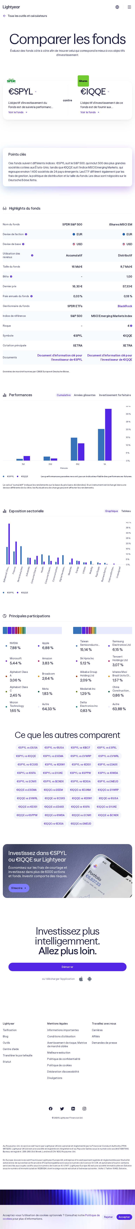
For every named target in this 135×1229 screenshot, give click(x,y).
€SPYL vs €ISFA (26, 773)
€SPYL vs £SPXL (107, 747)
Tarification (10, 1030)
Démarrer (67, 967)
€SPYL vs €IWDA (108, 773)
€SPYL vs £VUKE (53, 773)
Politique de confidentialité (63, 1059)
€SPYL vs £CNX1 (26, 781)
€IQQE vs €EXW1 (82, 798)
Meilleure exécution (58, 1052)
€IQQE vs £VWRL (27, 798)
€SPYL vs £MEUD (108, 781)
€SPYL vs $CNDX (53, 781)
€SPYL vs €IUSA (54, 747)
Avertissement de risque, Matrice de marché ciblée (67, 1044)
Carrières (97, 1030)
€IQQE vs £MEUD (81, 823)
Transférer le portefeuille (17, 1055)
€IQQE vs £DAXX (54, 806)
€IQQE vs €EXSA (54, 823)
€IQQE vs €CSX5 (55, 798)
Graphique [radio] (111, 511)
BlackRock (125, 306)
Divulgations (54, 1078)
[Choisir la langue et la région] (117, 7)
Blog (5, 1036)
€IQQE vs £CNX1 (81, 815)
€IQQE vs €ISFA (80, 806)
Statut (7, 1061)
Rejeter (108, 1217)
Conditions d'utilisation (61, 1036)
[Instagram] (84, 1108)
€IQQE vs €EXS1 (27, 806)
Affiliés (96, 1036)
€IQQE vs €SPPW (27, 815)
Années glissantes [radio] (85, 395)
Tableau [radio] (126, 511)
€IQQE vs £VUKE (107, 806)
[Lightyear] (11, 7)
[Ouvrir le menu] (129, 7)
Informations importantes (63, 1030)
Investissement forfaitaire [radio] (115, 395)
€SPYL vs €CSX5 (28, 764)
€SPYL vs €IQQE (26, 756)
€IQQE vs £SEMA (26, 789)
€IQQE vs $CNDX (108, 815)
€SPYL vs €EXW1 (55, 764)
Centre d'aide (11, 1049)
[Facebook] (50, 1108)
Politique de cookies (59, 1065)
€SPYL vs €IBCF (80, 747)
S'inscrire (16, 888)
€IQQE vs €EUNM (80, 789)
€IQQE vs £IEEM (53, 789)
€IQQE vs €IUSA (108, 798)
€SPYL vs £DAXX (107, 764)
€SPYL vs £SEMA (53, 756)
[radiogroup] (93, 395)
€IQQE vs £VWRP (108, 789)
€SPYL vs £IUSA (27, 747)
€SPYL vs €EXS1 (81, 764)
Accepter (124, 1217)
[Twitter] (61, 1108)
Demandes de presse (104, 1042)
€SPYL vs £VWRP (80, 756)
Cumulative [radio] (63, 395)
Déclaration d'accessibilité (63, 1071)
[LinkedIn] (73, 1108)
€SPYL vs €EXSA (81, 781)
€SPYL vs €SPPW (80, 773)
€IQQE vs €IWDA (55, 815)
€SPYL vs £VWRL (108, 756)
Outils (6, 1042)
